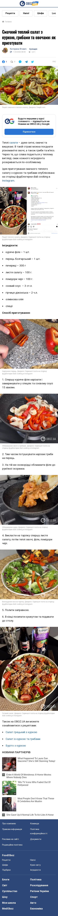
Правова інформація (12, 829)
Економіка (36, 908)
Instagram (8, 180)
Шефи (40, 13)
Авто (33, 902)
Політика (35, 879)
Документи (35, 839)
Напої (26, 13)
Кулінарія (33, 49)
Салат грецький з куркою (21, 732)
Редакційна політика (12, 845)
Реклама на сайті (10, 839)
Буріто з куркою (16, 745)
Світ (4, 885)
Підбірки (6, 870)
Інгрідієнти (35, 870)
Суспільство (9, 891)
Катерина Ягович (18, 49)
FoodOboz (8, 855)
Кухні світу (35, 865)
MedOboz (8, 908)
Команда (34, 823)
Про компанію (9, 823)
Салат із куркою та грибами (23, 739)
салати (13, 142)
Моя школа (9, 902)
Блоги (5, 879)
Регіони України (39, 891)
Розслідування (39, 885)
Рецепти (10, 13)
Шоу (4, 896)
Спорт (34, 896)
